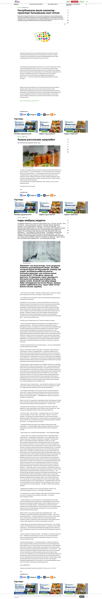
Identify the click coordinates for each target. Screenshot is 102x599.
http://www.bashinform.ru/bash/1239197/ (29, 100)
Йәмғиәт (19, 136)
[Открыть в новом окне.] (23, 114)
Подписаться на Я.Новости (81, 1)
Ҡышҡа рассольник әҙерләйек (36, 4)
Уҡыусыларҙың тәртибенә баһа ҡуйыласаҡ (73, 5)
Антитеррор (74, 1)
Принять (82, 596)
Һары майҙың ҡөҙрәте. (53, 4)
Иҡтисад (19, 7)
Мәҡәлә (16, 4)
